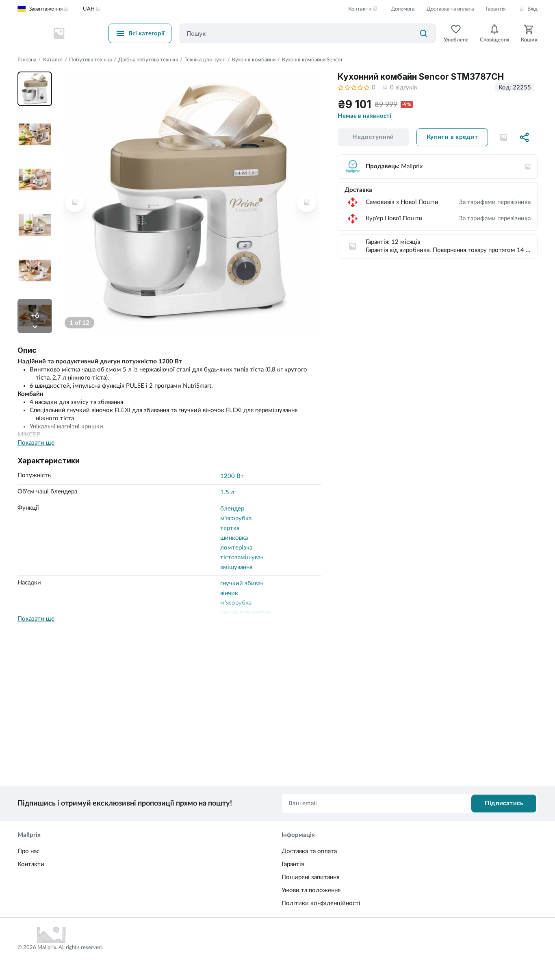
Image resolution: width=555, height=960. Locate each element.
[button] (503, 137)
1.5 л (227, 492)
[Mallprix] (58, 33)
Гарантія (495, 9)
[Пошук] (423, 33)
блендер (232, 509)
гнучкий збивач (242, 583)
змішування (236, 567)
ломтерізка (236, 548)
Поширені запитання (310, 877)
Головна (26, 60)
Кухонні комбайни (253, 60)
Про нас (28, 851)
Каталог (53, 60)
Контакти (30, 864)
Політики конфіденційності (321, 903)
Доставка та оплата (450, 9)
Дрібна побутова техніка (148, 60)
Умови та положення (311, 890)
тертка (229, 528)
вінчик (229, 593)
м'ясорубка (235, 518)
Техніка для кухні (204, 60)
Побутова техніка (90, 60)
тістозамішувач (242, 557)
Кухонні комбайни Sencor (312, 60)
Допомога (402, 9)
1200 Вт (232, 476)
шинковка (234, 538)
